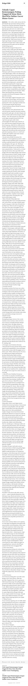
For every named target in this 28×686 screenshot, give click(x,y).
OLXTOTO (18, 682)
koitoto (23, 662)
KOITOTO (4, 22)
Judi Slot (18, 662)
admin (13, 662)
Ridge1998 (6, 3)
